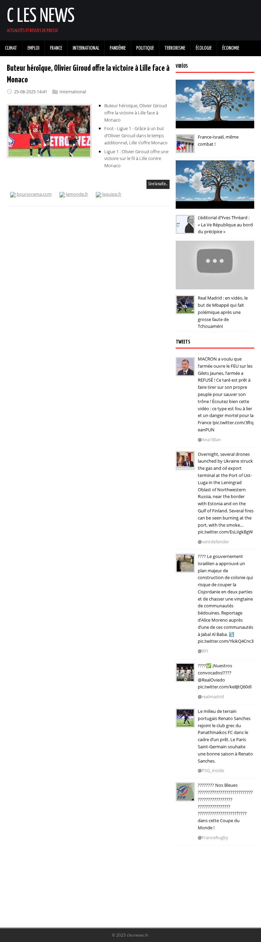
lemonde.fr (77, 194)
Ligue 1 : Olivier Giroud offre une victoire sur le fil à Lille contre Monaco (136, 158)
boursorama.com (34, 194)
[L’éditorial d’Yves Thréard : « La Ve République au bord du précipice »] (185, 229)
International (72, 92)
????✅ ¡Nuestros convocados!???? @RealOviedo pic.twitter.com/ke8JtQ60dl (224, 676)
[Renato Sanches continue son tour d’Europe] (185, 723)
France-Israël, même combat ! (218, 140)
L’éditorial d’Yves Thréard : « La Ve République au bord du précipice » (225, 224)
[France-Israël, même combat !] (185, 148)
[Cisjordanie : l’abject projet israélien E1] (185, 568)
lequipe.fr (111, 194)
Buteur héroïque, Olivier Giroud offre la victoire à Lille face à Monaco (135, 112)
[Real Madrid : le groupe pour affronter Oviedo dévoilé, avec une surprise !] (185, 677)
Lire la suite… (158, 184)
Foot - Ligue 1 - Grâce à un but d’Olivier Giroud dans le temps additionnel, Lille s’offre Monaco (136, 135)
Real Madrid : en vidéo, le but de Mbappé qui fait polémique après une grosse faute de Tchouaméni (223, 312)
